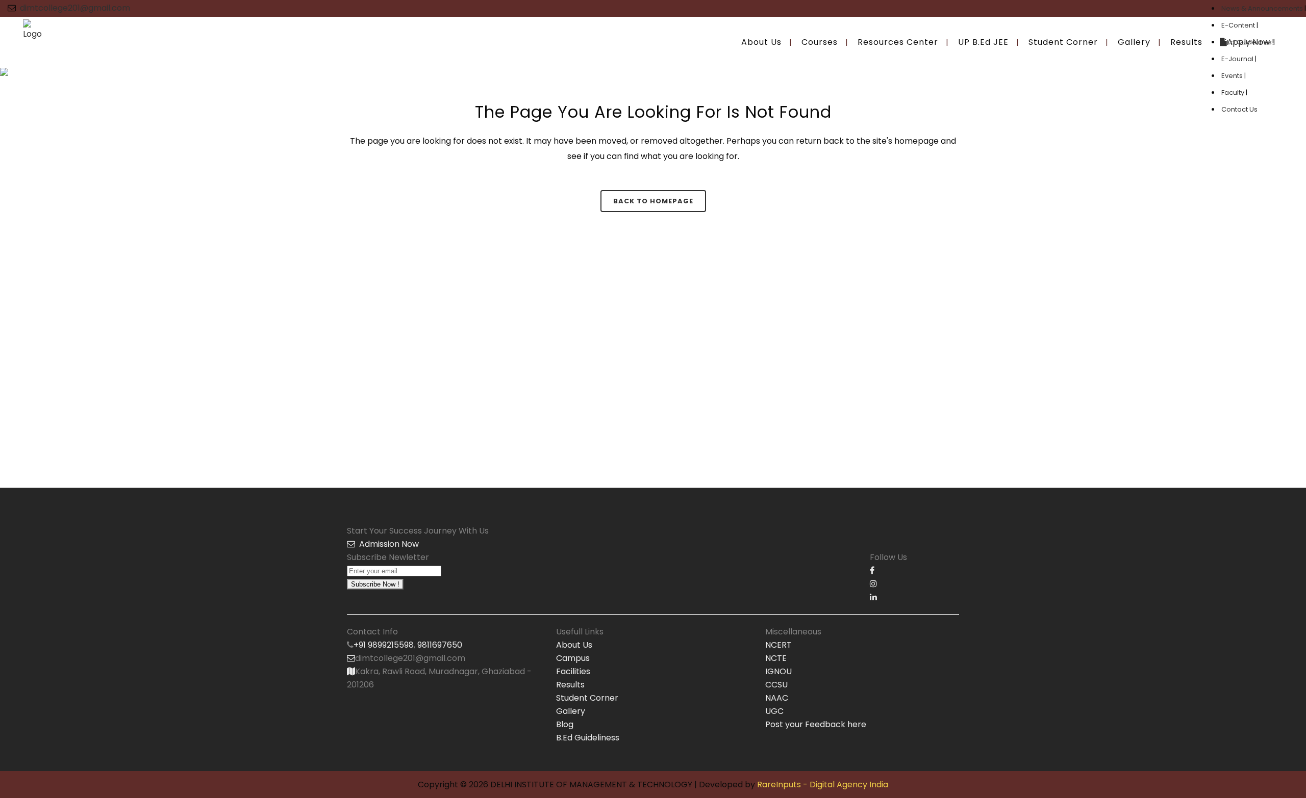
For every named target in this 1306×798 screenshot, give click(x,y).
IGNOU (778, 671)
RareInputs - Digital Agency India (822, 784)
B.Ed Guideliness (587, 737)
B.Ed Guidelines (1247, 42)
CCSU (776, 684)
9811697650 (439, 645)
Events (1232, 76)
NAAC (776, 698)
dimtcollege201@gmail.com (75, 8)
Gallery (570, 711)
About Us (574, 645)
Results (570, 684)
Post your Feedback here (815, 724)
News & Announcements (1262, 8)
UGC (774, 711)
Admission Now (387, 544)
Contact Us (1239, 109)
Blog (564, 724)
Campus (573, 658)
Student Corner (587, 698)
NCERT (778, 645)
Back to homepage (653, 201)
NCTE (776, 658)
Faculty (1233, 92)
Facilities (573, 671)
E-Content (1239, 25)
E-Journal (1238, 59)
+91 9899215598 (384, 645)
